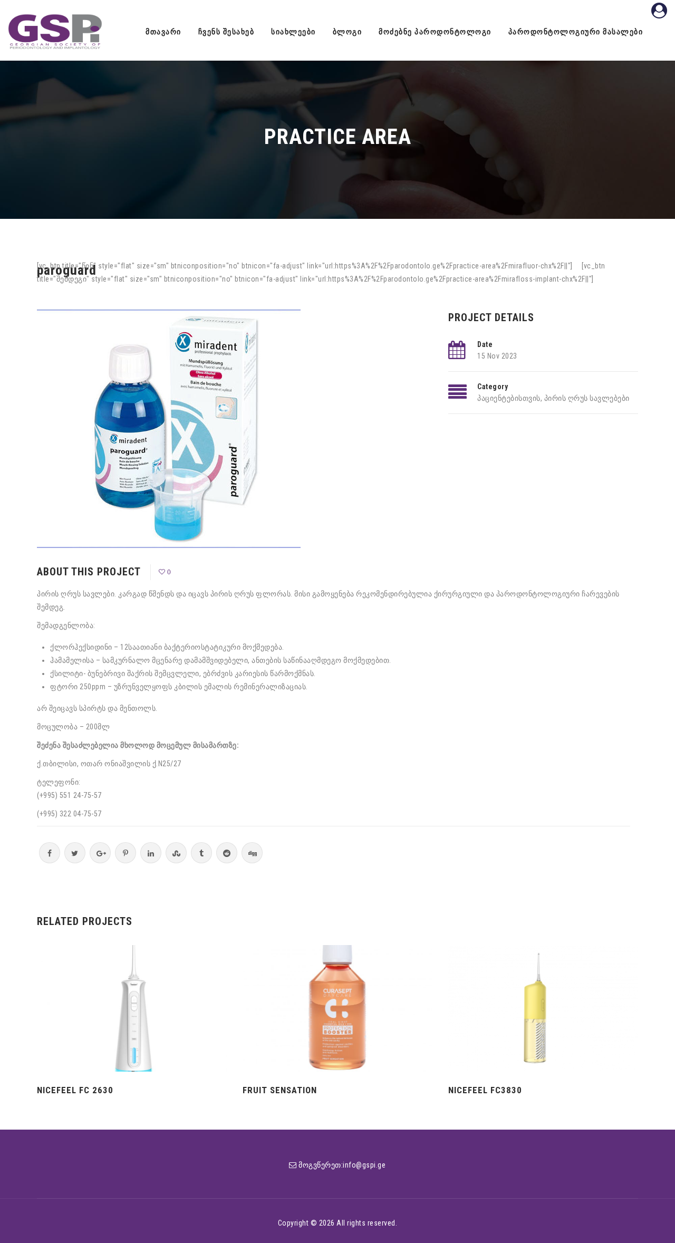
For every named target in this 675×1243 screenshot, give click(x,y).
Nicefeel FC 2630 (75, 1090)
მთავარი (163, 31)
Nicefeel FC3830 (485, 1090)
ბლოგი (347, 31)
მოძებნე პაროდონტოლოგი (435, 31)
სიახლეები (293, 31)
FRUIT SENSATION (280, 1090)
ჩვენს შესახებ (226, 31)
